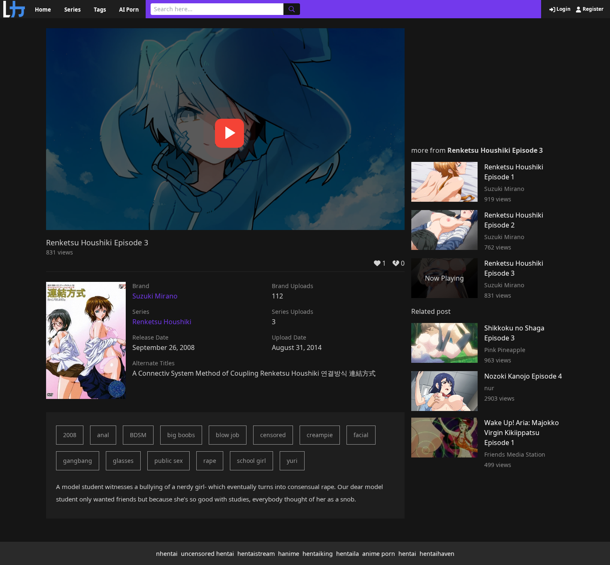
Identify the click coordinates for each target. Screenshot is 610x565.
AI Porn (129, 9)
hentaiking (318, 554)
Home (43, 9)
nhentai (167, 554)
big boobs (181, 435)
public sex (168, 461)
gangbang (77, 461)
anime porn (378, 554)
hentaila (347, 554)
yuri (292, 461)
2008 (69, 435)
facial (361, 435)
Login (563, 9)
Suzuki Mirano (155, 296)
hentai (407, 554)
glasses (123, 461)
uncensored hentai (207, 554)
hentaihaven (437, 554)
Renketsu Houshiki (161, 321)
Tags (100, 9)
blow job (227, 435)
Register (592, 9)
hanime (288, 554)
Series (72, 9)
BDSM (138, 435)
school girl (251, 461)
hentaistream (256, 554)
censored (273, 435)
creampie (320, 435)
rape (209, 461)
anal (103, 435)
